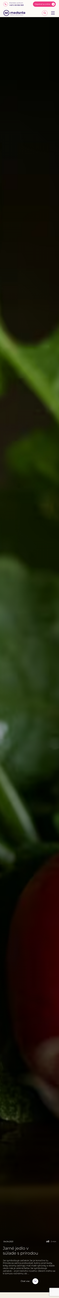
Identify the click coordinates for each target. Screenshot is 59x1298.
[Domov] (14, 13)
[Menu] (53, 13)
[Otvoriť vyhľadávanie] (44, 13)
